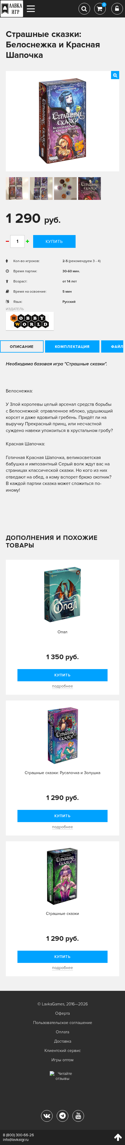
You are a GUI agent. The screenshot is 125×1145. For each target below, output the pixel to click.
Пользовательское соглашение (62, 1022)
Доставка (62, 1041)
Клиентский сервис (62, 1050)
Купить (54, 241)
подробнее (62, 686)
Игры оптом (62, 1059)
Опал (62, 632)
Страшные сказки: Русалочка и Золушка (62, 772)
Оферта (62, 1013)
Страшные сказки (62, 913)
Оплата (62, 1032)
